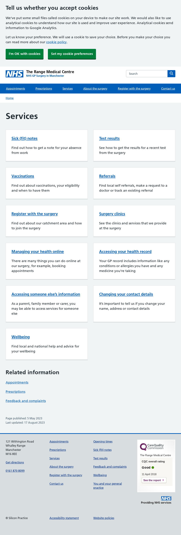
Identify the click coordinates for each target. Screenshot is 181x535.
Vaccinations (22, 176)
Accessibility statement (64, 518)
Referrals (107, 176)
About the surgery (95, 88)
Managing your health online (37, 251)
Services (68, 88)
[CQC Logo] (152, 449)
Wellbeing (20, 336)
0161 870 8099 (15, 470)
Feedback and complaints (26, 401)
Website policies (103, 518)
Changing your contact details (126, 294)
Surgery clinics (112, 213)
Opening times (102, 441)
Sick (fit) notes (24, 138)
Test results (109, 138)
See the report (152, 480)
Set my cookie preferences (72, 54)
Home (10, 98)
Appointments (15, 88)
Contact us (168, 88)
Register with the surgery (134, 88)
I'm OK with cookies (24, 54)
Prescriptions (44, 88)
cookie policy (56, 42)
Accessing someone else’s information (45, 294)
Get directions (15, 462)
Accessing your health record (125, 251)
